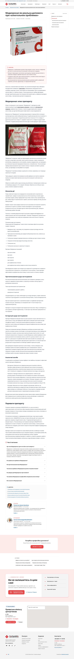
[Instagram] (12, 645)
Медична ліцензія (41, 648)
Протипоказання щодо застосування (59, 20)
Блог (39, 640)
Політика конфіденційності (43, 646)
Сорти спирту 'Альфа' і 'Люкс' (39, 565)
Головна (7, 7)
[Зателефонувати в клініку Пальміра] (67, 4)
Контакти (60, 4)
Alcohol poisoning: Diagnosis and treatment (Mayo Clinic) (18, 493)
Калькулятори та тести (42, 641)
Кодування (24, 643)
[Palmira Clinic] (10, 4)
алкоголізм (22, 88)
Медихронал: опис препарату (56, 16)
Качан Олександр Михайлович (23, 519)
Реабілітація (37, 4)
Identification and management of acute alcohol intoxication (19, 489)
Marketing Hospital (65, 654)
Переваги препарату (55, 26)
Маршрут (21, 622)
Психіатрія (44, 4)
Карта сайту (40, 643)
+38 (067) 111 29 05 (65, 0)
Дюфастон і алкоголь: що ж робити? (22, 560)
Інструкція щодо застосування (58, 22)
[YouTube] (6, 645)
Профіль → (16, 513)
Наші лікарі (40, 638)
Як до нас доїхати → (58, 647)
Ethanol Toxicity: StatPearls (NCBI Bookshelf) (16, 491)
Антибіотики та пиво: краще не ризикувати (24, 565)
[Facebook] (9, 645)
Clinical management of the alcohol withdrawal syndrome (18, 497)
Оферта (39, 645)
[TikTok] (15, 645)
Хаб (49, 4)
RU (8, 654)
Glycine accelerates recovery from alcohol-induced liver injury (19, 495)
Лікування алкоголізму (14, 7)
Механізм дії (54, 18)
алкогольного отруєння (23, 107)
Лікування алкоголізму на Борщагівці (23, 562)
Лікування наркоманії (26, 640)
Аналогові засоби (55, 24)
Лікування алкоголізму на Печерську (39, 562)
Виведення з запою (25, 641)
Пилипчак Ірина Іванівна (21, 505)
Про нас (54, 4)
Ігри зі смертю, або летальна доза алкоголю (40, 560)
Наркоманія (30, 4)
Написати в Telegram (32, 592)
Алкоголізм (23, 4)
